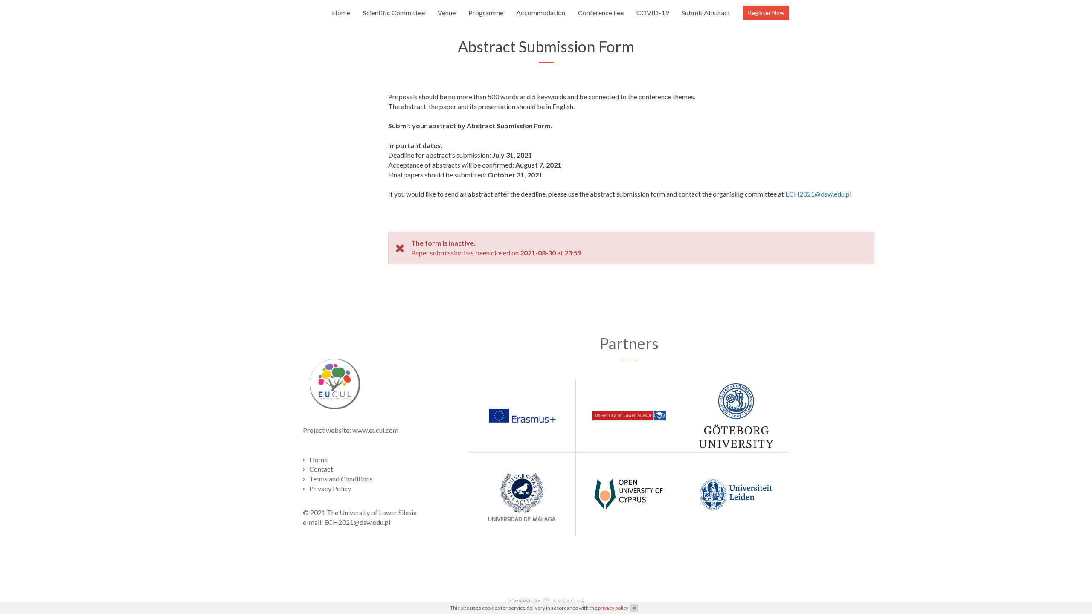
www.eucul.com (375, 430)
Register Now (766, 12)
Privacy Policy (330, 488)
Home (341, 13)
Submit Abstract (706, 13)
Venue (447, 13)
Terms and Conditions (341, 479)
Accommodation (540, 13)
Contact (321, 469)
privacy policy (613, 608)
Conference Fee (601, 13)
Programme (485, 13)
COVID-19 (652, 13)
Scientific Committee (394, 13)
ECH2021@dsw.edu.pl (818, 194)
